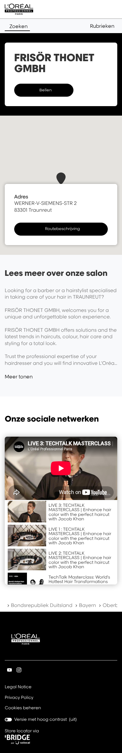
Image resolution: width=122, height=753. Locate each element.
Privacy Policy (19, 698)
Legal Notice (18, 687)
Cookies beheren (23, 707)
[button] (103, 26)
